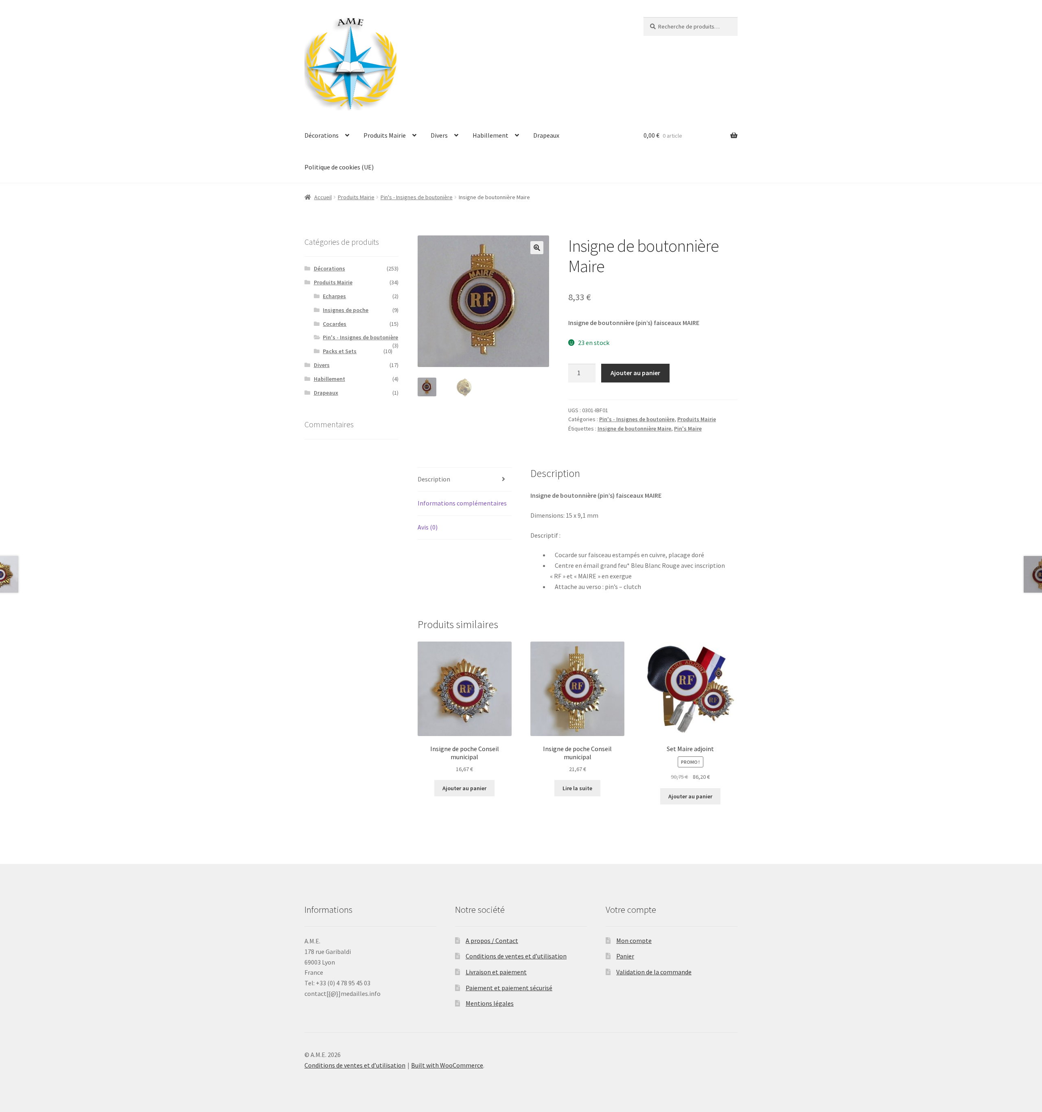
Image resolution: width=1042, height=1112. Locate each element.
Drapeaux (546, 135)
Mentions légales (490, 1003)
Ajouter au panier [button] (464, 788)
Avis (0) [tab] (428, 527)
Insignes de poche (345, 310)
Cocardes (334, 323)
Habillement (490, 135)
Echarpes (334, 296)
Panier (625, 956)
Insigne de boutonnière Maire (634, 428)
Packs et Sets (340, 351)
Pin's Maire (688, 428)
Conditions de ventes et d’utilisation (516, 956)
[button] (536, 247)
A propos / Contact (492, 940)
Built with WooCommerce (447, 1065)
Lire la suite (577, 788)
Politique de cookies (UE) (339, 167)
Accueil (323, 197)
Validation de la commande (654, 972)
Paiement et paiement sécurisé (509, 988)
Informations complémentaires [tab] (462, 503)
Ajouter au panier (635, 373)
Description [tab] (434, 479)
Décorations (321, 135)
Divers (439, 135)
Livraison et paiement (496, 972)
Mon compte (634, 940)
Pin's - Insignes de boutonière (417, 197)
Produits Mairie (384, 135)
